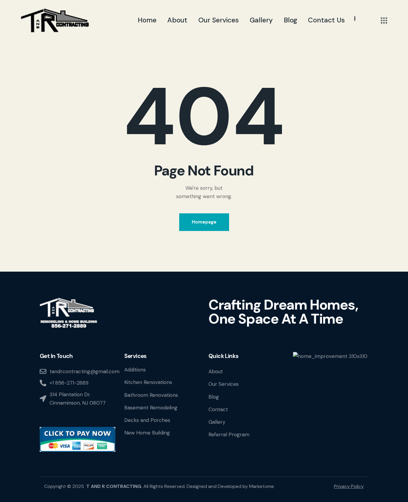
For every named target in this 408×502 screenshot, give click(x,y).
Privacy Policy (349, 486)
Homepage (204, 222)
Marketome (261, 486)
